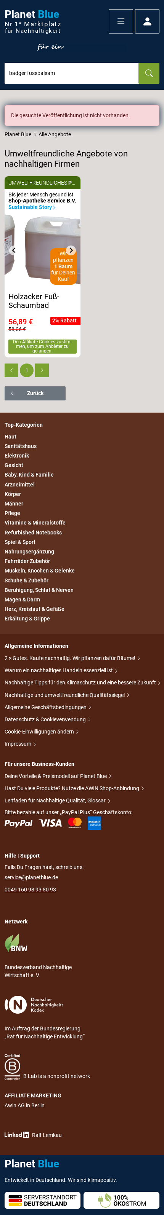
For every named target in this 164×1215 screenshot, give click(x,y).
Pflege (12, 513)
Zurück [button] (35, 393)
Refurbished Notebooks (33, 532)
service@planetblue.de (31, 877)
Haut (10, 437)
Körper (13, 494)
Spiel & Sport (20, 542)
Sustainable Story (30, 207)
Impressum (18, 744)
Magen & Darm (22, 599)
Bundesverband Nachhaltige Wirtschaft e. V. (38, 971)
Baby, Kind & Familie (29, 475)
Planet (33, 21)
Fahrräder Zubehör (27, 561)
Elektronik (17, 456)
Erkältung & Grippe (27, 618)
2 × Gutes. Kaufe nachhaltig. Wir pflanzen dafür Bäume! (71, 658)
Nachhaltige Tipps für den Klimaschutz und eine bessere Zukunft (81, 682)
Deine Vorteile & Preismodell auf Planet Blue (56, 776)
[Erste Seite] (11, 370)
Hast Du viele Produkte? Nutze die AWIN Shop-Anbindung (72, 788)
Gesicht (14, 465)
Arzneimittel (20, 485)
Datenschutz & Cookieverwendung (46, 719)
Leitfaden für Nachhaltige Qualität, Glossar (56, 800)
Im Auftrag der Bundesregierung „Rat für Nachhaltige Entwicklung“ (45, 1032)
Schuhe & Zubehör (26, 580)
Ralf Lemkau (47, 1135)
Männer (14, 504)
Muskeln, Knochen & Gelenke (40, 571)
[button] (121, 21)
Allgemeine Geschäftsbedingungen (46, 707)
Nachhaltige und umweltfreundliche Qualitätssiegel (65, 695)
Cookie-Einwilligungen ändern (40, 732)
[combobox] (72, 73)
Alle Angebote (55, 134)
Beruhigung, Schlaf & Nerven (39, 590)
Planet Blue (18, 134)
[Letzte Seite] (42, 370)
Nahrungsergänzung (29, 552)
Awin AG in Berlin (25, 1105)
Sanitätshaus (21, 446)
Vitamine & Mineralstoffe (35, 523)
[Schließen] (154, 110)
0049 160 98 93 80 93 (30, 890)
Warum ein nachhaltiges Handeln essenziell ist (59, 670)
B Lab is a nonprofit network (56, 1076)
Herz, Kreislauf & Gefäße (34, 609)
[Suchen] (148, 73)
